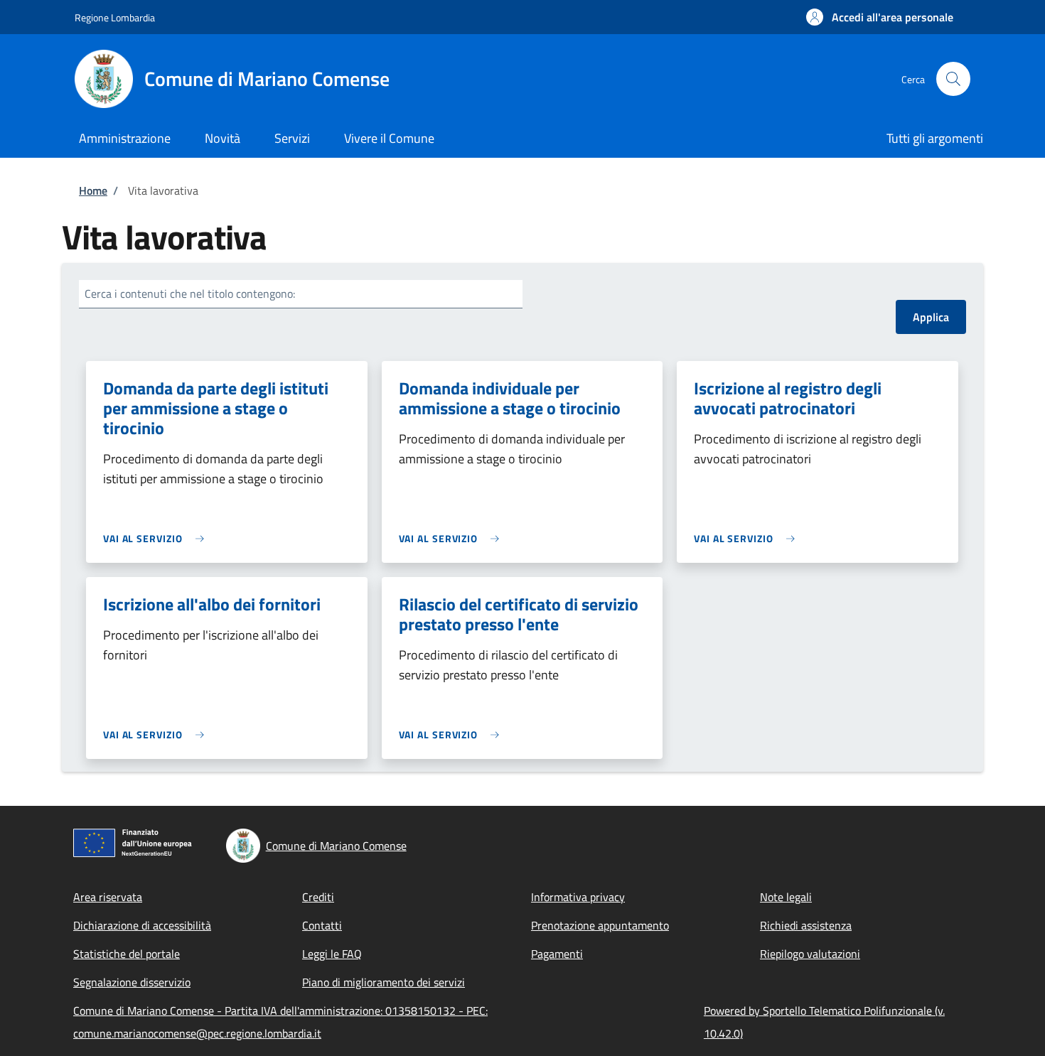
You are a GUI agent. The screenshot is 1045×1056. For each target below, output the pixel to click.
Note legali (786, 896)
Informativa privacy (578, 896)
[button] (879, 17)
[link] (157, 538)
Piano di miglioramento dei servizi (383, 982)
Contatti (322, 925)
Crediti (318, 896)
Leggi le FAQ (332, 953)
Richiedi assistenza (806, 925)
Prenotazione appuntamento (600, 925)
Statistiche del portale (126, 953)
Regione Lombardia (115, 17)
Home (93, 190)
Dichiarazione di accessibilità (142, 925)
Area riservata (107, 896)
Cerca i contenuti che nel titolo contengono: (190, 293)
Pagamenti (557, 953)
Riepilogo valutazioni (810, 953)
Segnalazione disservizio (132, 982)
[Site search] (953, 79)
